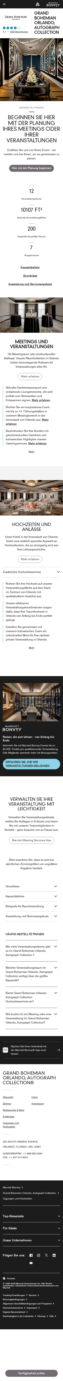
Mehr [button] (31, 451)
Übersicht (8, 1097)
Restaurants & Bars (13, 1110)
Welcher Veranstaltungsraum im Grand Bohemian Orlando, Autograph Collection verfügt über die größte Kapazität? (29, 974)
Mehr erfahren (30, 376)
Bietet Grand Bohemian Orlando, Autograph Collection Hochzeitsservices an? (26, 997)
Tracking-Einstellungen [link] (14, 1295)
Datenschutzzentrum (13, 1308)
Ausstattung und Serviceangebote (30, 284)
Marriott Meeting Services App (31, 840)
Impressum (37, 1103)
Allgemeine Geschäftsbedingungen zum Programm (27, 1303)
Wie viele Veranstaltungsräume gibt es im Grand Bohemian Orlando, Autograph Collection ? (28, 951)
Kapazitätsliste (30, 267)
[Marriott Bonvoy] (51, 4)
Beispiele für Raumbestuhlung (25, 906)
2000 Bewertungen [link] (19, 31)
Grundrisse (30, 275)
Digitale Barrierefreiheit (14, 1312)
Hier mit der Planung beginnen (31, 168)
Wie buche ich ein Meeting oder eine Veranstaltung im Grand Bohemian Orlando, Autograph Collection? (28, 1018)
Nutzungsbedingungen (14, 1299)
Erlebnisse (8, 1116)
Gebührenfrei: (23, 1153)
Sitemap (41, 1316)
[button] (38, 4)
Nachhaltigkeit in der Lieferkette (18, 1316)
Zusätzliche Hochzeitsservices (22, 572)
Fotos (34, 1097)
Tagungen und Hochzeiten (11, 1125)
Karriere (33, 1295)
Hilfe (51, 1316)
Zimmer (7, 1103)
